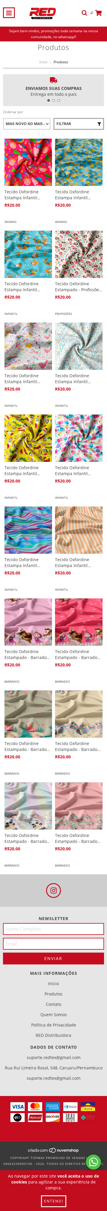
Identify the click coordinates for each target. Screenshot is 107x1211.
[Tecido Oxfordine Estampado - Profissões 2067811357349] (79, 254)
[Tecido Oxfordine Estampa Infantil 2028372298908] (28, 530)
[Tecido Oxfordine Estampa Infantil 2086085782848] (28, 254)
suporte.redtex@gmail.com (54, 1057)
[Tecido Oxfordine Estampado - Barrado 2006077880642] (28, 714)
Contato (53, 1004)
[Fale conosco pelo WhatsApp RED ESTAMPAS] (93, 1162)
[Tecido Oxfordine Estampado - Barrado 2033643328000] (79, 806)
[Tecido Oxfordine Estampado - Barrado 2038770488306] (79, 622)
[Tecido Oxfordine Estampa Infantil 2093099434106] (79, 530)
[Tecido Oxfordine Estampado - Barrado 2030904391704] (28, 806)
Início (43, 61)
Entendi (53, 1201)
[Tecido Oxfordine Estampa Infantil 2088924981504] (79, 346)
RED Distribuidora (53, 1035)
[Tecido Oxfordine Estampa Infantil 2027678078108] (79, 162)
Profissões (63, 314)
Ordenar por (13, 111)
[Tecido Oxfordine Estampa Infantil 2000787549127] (28, 438)
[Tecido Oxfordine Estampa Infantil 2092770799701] (79, 438)
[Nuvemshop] (54, 1152)
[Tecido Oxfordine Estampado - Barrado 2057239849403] (28, 622)
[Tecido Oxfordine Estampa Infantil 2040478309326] (28, 346)
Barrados (11, 681)
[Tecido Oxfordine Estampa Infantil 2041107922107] (28, 162)
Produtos (53, 994)
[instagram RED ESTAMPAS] (53, 890)
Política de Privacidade (53, 1025)
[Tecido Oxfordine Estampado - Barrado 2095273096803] (79, 714)
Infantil (11, 314)
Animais (10, 222)
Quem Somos (53, 1014)
